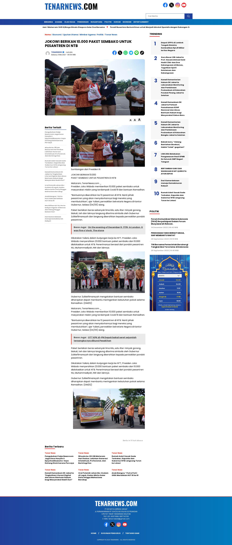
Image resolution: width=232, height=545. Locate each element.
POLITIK (108, 22)
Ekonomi (56, 34)
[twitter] (172, 7)
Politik (100, 34)
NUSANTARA (96, 22)
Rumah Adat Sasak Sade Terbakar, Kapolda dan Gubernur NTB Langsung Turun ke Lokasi (173, 196)
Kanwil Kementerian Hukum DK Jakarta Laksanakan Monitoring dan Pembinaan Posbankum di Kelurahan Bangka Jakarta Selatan (173, 128)
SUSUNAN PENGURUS (111, 533)
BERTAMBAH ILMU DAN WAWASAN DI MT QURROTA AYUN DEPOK (173, 171)
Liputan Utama (70, 34)
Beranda (48, 22)
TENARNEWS (56, 52)
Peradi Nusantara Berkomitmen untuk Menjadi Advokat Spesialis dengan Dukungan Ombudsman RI (137, 27)
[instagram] (178, 7)
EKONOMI (127, 22)
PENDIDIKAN (82, 22)
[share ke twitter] (120, 54)
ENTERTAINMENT (141, 22)
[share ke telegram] (131, 54)
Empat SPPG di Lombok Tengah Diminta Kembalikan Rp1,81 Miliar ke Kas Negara (172, 46)
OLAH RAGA (69, 22)
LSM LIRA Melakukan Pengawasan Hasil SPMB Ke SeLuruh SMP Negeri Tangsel (173, 158)
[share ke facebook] (115, 54)
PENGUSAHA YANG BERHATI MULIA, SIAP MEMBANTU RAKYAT (167, 234)
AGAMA (58, 22)
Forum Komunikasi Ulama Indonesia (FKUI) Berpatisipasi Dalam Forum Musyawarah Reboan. (169, 221)
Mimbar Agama (87, 34)
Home (93, 533)
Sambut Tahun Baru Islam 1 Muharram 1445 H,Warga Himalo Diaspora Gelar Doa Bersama (44, 27)
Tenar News (111, 34)
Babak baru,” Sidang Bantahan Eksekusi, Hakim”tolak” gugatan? (172, 144)
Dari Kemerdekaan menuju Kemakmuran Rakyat (171, 183)
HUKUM (117, 22)
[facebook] (166, 7)
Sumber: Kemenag (169, 309)
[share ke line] (137, 54)
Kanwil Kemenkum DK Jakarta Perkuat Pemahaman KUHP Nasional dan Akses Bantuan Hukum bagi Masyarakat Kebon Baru (172, 108)
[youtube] (184, 7)
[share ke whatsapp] (126, 54)
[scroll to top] (222, 540)
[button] (130, 120)
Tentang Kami (132, 533)
